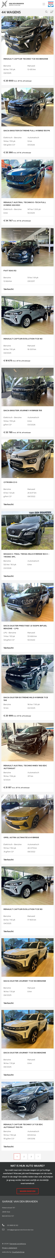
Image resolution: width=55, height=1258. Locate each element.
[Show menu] (42, 3)
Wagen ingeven (27, 1191)
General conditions (18, 1243)
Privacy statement (9, 1247)
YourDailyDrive (18, 1252)
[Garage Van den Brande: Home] (12, 4)
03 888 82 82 (12, 1225)
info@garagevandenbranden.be (20, 1229)
